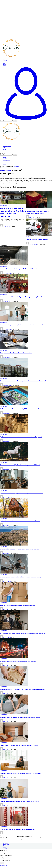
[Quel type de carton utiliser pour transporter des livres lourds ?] (14, 601)
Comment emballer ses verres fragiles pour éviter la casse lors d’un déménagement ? (23, 689)
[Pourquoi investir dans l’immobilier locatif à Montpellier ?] (14, 349)
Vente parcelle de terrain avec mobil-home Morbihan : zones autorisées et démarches (13, 212)
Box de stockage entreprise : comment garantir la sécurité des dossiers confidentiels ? (23, 633)
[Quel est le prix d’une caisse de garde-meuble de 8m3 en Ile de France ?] (14, 741)
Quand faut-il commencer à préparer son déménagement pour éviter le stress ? (21, 493)
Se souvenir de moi (5, 860)
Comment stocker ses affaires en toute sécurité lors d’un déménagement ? (20, 801)
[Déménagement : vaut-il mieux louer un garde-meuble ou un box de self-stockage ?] (14, 377)
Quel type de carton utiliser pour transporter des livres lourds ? (17, 605)
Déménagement (29, 209)
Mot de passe (3, 857)
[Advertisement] (26, 9)
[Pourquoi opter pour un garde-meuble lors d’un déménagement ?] (14, 825)
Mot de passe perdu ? (4, 865)
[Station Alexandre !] (11, 57)
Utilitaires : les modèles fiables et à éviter (37, 239)
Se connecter (16, 166)
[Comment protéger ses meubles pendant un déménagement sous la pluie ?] (14, 713)
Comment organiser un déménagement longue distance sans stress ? (18, 661)
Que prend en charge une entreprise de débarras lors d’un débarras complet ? (21, 325)
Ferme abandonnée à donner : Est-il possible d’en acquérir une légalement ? (21, 297)
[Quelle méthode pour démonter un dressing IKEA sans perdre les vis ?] (14, 405)
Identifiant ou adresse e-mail (6, 855)
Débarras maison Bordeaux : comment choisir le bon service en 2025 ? (19, 549)
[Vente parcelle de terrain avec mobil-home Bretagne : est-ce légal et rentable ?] (39, 207)
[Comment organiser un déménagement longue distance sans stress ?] (14, 657)
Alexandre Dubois (33, 244)
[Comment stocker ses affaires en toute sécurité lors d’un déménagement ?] (14, 797)
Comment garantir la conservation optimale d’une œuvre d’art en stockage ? (21, 577)
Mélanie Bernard (32, 217)
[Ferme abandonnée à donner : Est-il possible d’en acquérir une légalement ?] (14, 293)
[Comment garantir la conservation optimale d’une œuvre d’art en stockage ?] (14, 573)
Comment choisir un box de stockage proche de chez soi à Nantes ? (18, 269)
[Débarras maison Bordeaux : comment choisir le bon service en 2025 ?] (14, 545)
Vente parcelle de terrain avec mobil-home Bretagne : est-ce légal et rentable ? (37, 212)
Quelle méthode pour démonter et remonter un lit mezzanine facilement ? (20, 521)
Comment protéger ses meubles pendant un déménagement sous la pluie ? (20, 717)
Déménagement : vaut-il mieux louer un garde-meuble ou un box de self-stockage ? (23, 381)
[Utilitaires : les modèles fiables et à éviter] (39, 235)
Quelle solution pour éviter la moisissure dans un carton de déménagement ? (21, 437)
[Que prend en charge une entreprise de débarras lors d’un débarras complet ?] (14, 321)
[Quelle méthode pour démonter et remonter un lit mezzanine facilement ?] (14, 517)
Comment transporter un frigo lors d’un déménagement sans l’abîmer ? (20, 465)
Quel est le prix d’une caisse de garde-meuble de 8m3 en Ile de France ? (19, 745)
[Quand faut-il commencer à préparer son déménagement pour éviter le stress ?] (14, 489)
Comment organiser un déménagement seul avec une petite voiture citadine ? (21, 773)
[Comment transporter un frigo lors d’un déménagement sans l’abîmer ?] (14, 461)
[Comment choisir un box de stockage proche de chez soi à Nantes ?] (14, 265)
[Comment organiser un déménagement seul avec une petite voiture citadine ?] (14, 769)
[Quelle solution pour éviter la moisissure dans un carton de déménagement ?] (14, 433)
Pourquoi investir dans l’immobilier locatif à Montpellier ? (16, 353)
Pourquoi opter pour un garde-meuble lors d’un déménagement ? (18, 829)
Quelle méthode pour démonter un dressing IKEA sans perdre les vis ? (19, 409)
